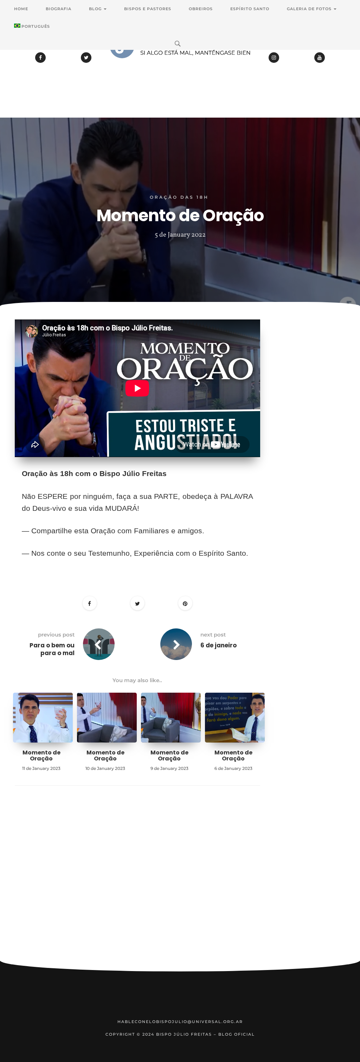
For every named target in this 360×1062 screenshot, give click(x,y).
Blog (96, 8)
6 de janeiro (218, 645)
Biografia (58, 8)
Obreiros (201, 8)
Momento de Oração (41, 755)
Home (21, 8)
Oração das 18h (179, 197)
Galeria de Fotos (310, 8)
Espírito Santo (249, 8)
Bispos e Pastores (147, 8)
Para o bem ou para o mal (52, 649)
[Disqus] (137, 884)
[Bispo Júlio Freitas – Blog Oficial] (180, 65)
